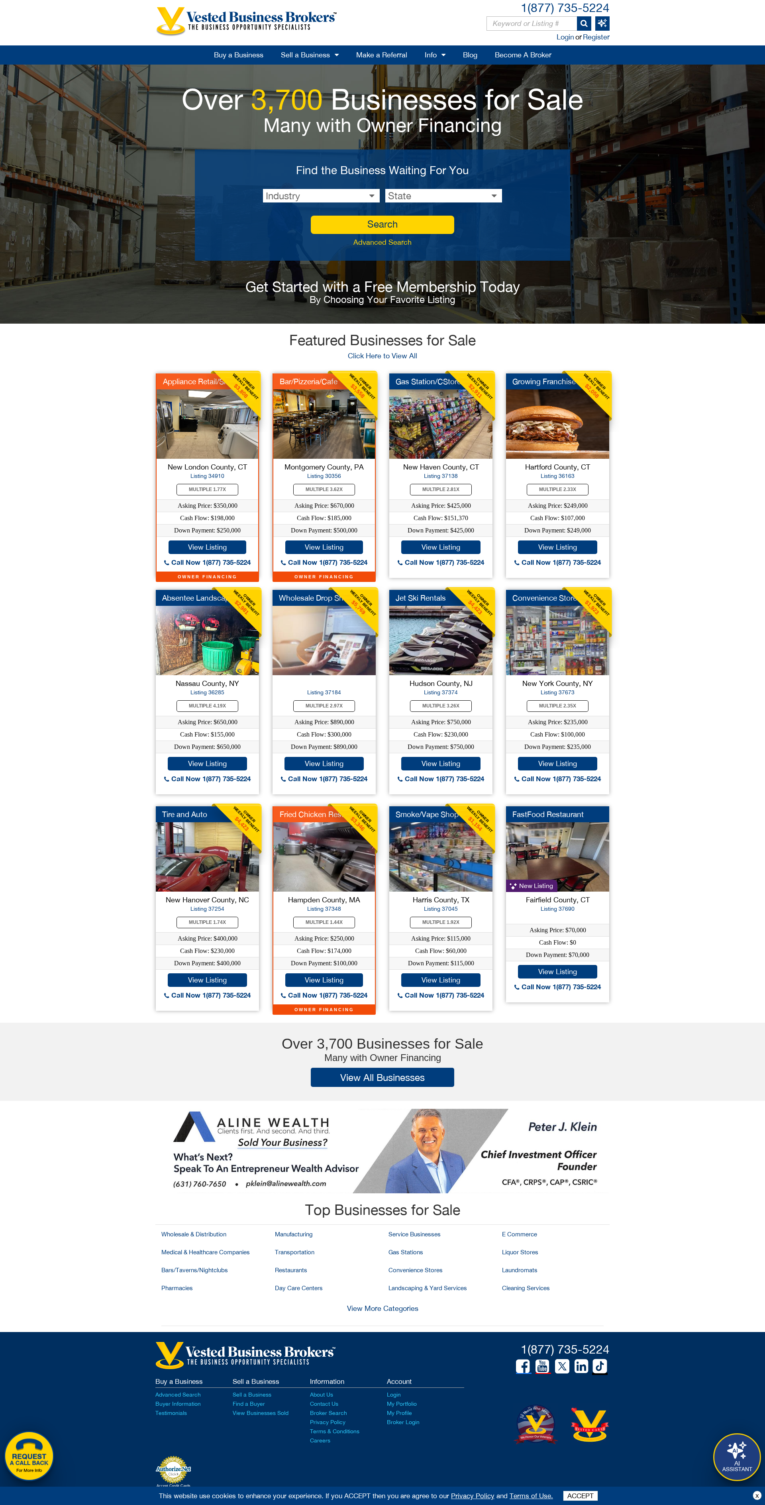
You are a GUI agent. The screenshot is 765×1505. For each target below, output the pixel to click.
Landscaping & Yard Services (427, 1288)
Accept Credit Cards (173, 1486)
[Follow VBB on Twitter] (562, 1365)
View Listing (207, 547)
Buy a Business (238, 55)
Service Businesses (414, 1234)
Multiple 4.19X (207, 706)
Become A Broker (523, 55)
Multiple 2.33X (557, 489)
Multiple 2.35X (557, 706)
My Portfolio (402, 1404)
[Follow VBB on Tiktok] (600, 1366)
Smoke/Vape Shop (427, 814)
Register (596, 37)
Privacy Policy (327, 1422)
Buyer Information (178, 1404)
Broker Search (328, 1413)
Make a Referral (381, 55)
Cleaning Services (526, 1288)
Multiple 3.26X (440, 706)
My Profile (399, 1413)
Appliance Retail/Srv (196, 381)
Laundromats (519, 1270)
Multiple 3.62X (324, 489)
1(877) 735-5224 (565, 7)
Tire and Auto (184, 814)
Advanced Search (382, 242)
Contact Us (324, 1404)
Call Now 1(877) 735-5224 (210, 562)
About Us (321, 1394)
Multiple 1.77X (207, 489)
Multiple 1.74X (207, 922)
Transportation (294, 1252)
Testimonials (171, 1413)
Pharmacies (177, 1288)
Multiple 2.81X (440, 489)
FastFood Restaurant (548, 814)
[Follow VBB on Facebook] (523, 1366)
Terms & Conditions (334, 1431)
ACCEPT (580, 1496)
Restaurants (291, 1270)
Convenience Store (544, 597)
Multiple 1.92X (440, 922)
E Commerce (519, 1234)
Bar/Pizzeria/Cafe (308, 381)
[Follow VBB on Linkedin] (581, 1366)
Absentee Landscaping (201, 597)
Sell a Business (305, 55)
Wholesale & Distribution (193, 1234)
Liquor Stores (520, 1252)
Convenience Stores (415, 1270)
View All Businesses (382, 1077)
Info (431, 55)
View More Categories (382, 1308)
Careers (320, 1440)
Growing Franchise (544, 381)
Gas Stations (405, 1252)
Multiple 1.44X (324, 922)
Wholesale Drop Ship (314, 597)
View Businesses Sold (260, 1413)
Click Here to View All (382, 356)
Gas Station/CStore (428, 381)
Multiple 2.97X (324, 706)
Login (565, 37)
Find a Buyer (249, 1404)
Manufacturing (294, 1234)
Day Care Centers (299, 1288)
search (382, 224)
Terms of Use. (531, 1496)
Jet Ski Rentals (421, 597)
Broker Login (403, 1422)
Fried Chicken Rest (312, 814)
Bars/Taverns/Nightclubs (194, 1270)
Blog (470, 55)
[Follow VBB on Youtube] (542, 1366)
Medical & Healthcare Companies (205, 1252)
